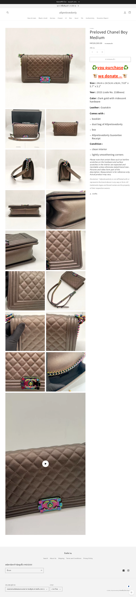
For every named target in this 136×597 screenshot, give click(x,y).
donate (113, 76)
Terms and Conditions (73, 558)
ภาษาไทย (55, 589)
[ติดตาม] (41, 570)
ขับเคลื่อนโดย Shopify (125, 590)
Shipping (61, 558)
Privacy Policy (88, 558)
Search (45, 558)
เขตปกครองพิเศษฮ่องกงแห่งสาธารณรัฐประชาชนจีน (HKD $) (26, 589)
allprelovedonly (115, 590)
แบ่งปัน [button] (94, 194)
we (101, 76)
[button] (7, 12)
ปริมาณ (92, 48)
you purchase (110, 67)
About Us (53, 558)
